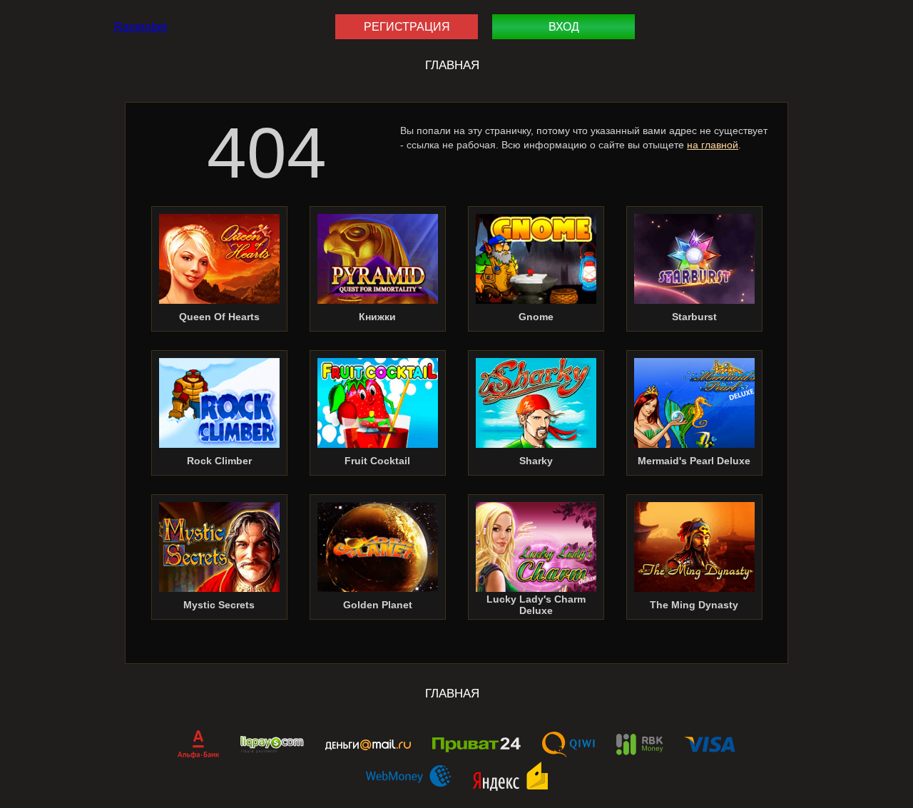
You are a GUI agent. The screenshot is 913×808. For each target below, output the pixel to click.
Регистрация (407, 27)
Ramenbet (140, 27)
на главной (712, 144)
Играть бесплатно (219, 262)
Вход (564, 27)
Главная (452, 65)
